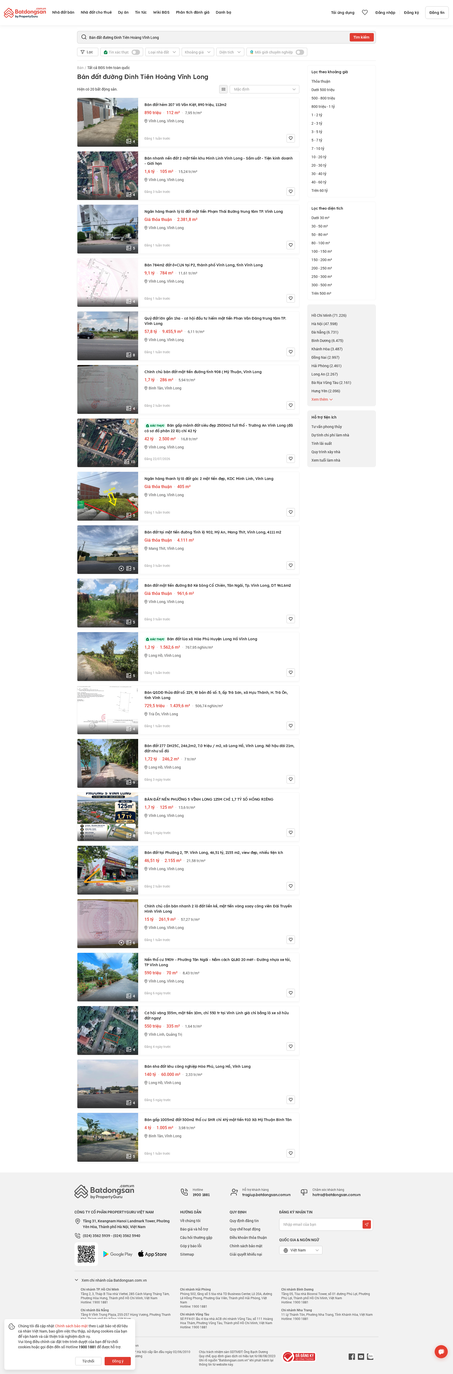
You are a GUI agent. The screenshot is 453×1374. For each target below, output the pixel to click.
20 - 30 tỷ (318, 165)
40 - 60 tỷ (318, 181)
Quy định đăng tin (244, 1220)
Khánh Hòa (327, 348)
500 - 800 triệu (323, 98)
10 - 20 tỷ (318, 156)
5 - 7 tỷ (316, 140)
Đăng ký (411, 12)
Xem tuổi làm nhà (325, 460)
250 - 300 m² (321, 276)
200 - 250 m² (321, 268)
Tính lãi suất (321, 443)
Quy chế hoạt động (245, 1229)
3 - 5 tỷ (316, 131)
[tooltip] (223, 89)
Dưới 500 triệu (323, 89)
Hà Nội (324, 323)
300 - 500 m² (321, 284)
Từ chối (88, 1361)
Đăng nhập (385, 12)
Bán (80, 67)
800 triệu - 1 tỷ (323, 106)
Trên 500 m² (321, 293)
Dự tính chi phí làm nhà (330, 434)
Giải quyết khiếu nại (246, 1254)
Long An (324, 374)
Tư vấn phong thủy (326, 426)
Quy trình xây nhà (325, 451)
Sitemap (187, 1254)
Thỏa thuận (320, 81)
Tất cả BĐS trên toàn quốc (108, 67)
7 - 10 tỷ (317, 148)
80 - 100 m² (320, 242)
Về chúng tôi (190, 1220)
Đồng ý (117, 1361)
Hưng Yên (325, 390)
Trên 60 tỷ (319, 190)
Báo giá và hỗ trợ (194, 1229)
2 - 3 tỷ (316, 123)
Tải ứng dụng (342, 12)
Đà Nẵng (324, 332)
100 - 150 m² (321, 251)
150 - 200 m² (321, 259)
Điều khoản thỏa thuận (248, 1237)
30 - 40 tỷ (318, 173)
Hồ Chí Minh (329, 315)
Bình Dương (327, 340)
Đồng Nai (325, 357)
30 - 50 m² (319, 226)
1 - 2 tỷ (316, 114)
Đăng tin (437, 12)
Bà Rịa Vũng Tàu (331, 382)
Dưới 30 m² (320, 217)
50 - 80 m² (319, 234)
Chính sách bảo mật (246, 1245)
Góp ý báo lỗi (191, 1245)
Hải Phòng (326, 365)
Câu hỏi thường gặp (196, 1237)
